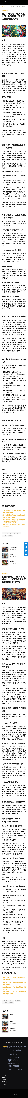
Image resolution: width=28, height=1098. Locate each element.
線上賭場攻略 (5, 533)
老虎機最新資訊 (5, 10)
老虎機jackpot (13, 547)
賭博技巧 (19, 533)
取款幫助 (4, 1079)
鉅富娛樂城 (4, 1046)
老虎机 (11, 554)
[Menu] (2, 2)
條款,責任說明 (5, 1082)
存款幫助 (4, 1077)
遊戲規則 (10, 535)
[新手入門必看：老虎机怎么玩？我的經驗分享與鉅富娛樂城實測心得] (14, 31)
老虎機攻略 (5, 1002)
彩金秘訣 (12, 1000)
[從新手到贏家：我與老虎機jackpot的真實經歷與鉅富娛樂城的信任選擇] (14, 594)
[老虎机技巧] (5, 562)
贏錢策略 (4, 535)
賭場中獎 (11, 1002)
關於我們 (4, 1075)
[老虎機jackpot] (5, 549)
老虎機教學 (12, 533)
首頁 (8, 6)
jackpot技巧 (5, 1000)
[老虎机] (5, 555)
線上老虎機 (17, 1000)
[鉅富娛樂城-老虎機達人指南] (14, 2)
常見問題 (4, 1084)
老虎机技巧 (12, 561)
